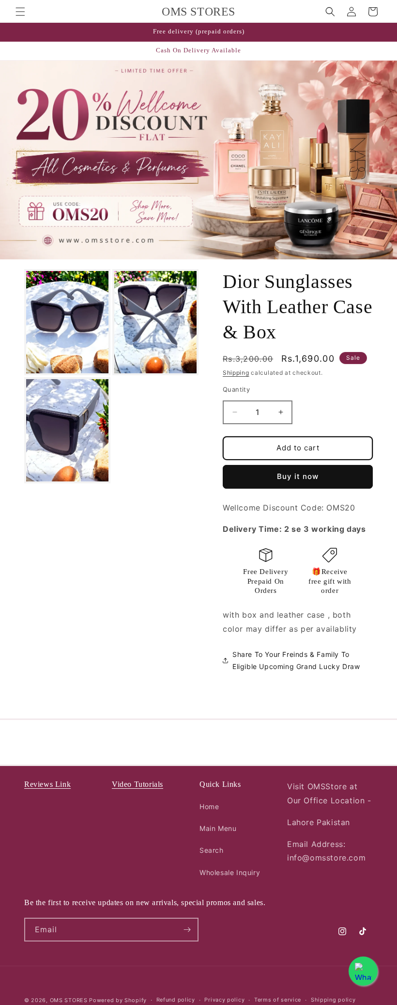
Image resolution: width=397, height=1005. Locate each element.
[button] (20, 11)
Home (209, 806)
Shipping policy (333, 999)
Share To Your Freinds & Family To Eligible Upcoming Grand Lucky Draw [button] (296, 660)
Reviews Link (47, 784)
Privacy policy (224, 999)
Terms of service (277, 999)
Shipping (236, 372)
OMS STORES (69, 1000)
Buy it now (298, 476)
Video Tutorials (137, 784)
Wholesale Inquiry (229, 872)
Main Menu (217, 828)
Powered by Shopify (118, 1000)
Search (211, 850)
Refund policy (175, 999)
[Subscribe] (187, 929)
